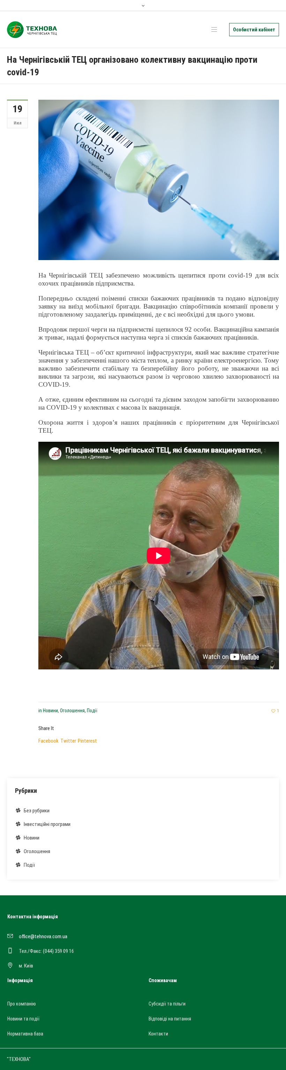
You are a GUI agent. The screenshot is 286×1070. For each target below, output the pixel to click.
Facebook (48, 741)
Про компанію (21, 1004)
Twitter (68, 741)
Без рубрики (37, 810)
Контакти (158, 1034)
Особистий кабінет (254, 29)
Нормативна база (25, 1034)
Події (92, 710)
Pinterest (87, 741)
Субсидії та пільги (167, 1004)
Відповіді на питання (170, 1019)
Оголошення (72, 710)
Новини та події (23, 1019)
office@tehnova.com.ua (43, 936)
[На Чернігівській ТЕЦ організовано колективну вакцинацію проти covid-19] (158, 179)
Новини (50, 710)
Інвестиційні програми (47, 824)
